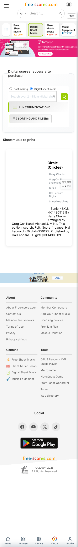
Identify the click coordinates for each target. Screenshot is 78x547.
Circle (52, 187)
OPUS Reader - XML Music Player (54, 361)
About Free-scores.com (21, 307)
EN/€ (71, 16)
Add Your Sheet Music (55, 313)
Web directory (50, 395)
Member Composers (54, 307)
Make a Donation (51, 333)
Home (8, 543)
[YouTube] (33, 426)
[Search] (64, 96)
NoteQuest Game (52, 376)
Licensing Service (52, 320)
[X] (44, 426)
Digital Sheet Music (24, 372)
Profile (70, 543)
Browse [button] (23, 543)
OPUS (54, 543)
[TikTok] (56, 426)
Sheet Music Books (24, 366)
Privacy (10, 333)
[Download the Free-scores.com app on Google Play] (39, 443)
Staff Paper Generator (55, 382)
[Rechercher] (60, 13)
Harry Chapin (56, 174)
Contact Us (13, 313)
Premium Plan (49, 326)
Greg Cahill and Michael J (57, 181)
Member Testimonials (20, 320)
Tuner (44, 389)
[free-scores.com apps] (6, 29)
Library (39, 543)
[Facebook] (22, 426)
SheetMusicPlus (58, 201)
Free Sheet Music (23, 359)
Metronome (48, 370)
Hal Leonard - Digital (57, 194)
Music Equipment (23, 378)
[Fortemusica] (24, 470)
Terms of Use (15, 326)
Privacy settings (16, 339)
